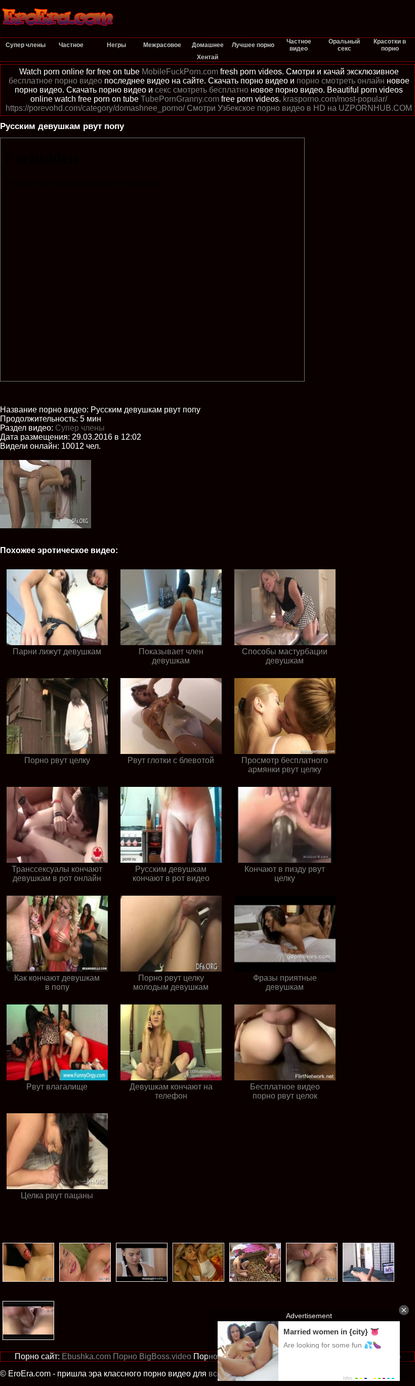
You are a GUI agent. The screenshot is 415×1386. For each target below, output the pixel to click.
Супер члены (80, 428)
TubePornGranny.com (180, 99)
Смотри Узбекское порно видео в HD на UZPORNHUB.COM (299, 108)
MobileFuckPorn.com (180, 71)
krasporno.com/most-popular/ (335, 99)
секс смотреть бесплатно (201, 90)
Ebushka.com (86, 1356)
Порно (125, 1356)
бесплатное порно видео (55, 80)
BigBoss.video (165, 1356)
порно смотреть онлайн (341, 80)
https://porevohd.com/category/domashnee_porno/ (95, 108)
